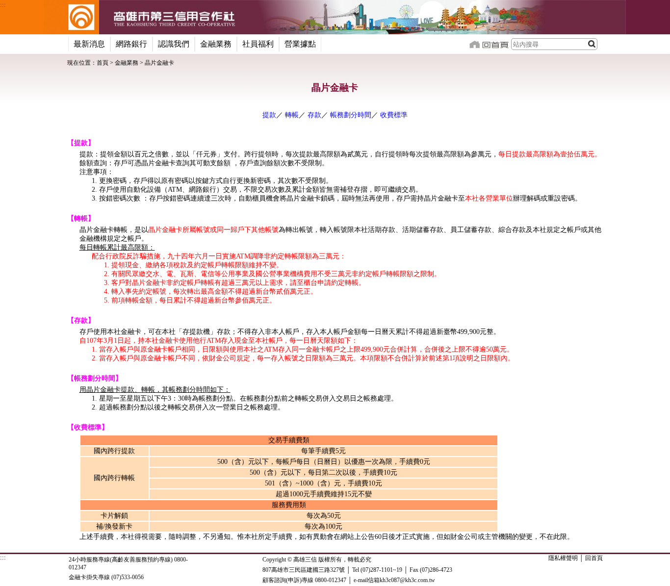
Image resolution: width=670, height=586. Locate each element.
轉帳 (292, 115)
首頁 (102, 62)
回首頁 (594, 558)
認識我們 (173, 44)
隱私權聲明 (563, 558)
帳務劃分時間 (350, 115)
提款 (269, 115)
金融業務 (216, 44)
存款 (314, 115)
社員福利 (258, 44)
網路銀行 (131, 44)
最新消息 (89, 44)
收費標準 (394, 115)
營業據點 (300, 44)
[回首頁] (489, 43)
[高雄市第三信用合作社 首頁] (72, 17)
